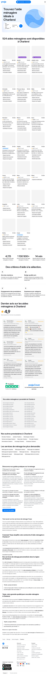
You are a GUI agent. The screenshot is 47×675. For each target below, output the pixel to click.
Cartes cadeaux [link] (20, 654)
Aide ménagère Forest (7, 407)
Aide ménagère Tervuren (8, 416)
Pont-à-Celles (37, 580)
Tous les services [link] (13, 673)
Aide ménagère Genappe (8, 426)
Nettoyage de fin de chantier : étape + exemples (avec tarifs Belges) (11, 473)
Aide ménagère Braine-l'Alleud (9, 423)
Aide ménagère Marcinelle (29, 413)
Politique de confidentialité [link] (37, 654)
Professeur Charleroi (31, 441)
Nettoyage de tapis (18, 454)
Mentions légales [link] (35, 655)
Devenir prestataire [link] (21, 646)
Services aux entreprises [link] (37, 649)
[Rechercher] (21, 26)
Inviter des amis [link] (20, 652)
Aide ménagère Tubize (29, 406)
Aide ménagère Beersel (8, 413)
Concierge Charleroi (19, 441)
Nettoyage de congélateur (33, 449)
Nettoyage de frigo (35, 451)
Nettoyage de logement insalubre (9, 451)
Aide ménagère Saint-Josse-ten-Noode (11, 411)
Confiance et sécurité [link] (36, 647)
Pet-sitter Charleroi (33, 439)
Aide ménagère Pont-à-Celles (30, 421)
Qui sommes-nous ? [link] (21, 659)
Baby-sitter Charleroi (22, 439)
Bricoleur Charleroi (6, 436)
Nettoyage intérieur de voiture (32, 454)
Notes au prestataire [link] (21, 657)
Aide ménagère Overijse (8, 414)
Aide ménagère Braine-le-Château (10, 425)
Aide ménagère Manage (29, 419)
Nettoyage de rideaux (20, 449)
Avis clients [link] (19, 651)
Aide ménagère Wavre (29, 409)
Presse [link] (33, 651)
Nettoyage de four (6, 456)
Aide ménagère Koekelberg (8, 409)
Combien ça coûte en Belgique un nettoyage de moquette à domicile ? (32, 495)
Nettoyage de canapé (7, 454)
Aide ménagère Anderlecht (8, 402)
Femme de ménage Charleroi (8, 439)
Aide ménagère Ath (28, 411)
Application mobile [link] (21, 647)
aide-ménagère (24, 540)
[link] (8, 146)
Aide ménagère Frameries (29, 426)
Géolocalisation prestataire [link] (22, 655)
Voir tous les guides (9, 510)
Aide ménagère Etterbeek (8, 406)
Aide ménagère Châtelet (29, 414)
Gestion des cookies (36, 657)
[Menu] (45, 2)
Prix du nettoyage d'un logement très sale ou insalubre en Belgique (34, 473)
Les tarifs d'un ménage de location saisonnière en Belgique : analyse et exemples (11, 496)
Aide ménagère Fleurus (29, 418)
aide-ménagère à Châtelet (29, 570)
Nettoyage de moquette (7, 449)
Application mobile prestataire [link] (23, 649)
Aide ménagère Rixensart (29, 404)
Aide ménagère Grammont (8, 419)
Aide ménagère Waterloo (29, 407)
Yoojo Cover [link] (34, 646)
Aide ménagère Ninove (7, 421)
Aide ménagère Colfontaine (30, 425)
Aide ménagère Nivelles (29, 402)
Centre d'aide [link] (34, 644)
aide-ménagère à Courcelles (19, 616)
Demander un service (24, 2)
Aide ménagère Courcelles (29, 416)
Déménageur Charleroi (29, 436)
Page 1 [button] (23, 248)
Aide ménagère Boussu (29, 423)
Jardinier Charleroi (17, 436)
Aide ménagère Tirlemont (8, 418)
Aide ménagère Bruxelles (8, 404)
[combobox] (7, 25)
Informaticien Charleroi (7, 441)
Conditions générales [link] (36, 652)
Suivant (29, 248)
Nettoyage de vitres (24, 451)
